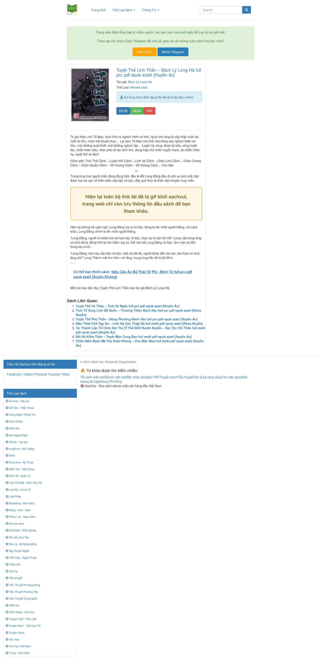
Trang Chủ (100, 9)
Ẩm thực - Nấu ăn (18, 401)
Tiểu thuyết (15, 578)
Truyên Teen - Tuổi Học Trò (24, 625)
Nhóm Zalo (144, 52)
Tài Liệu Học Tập (18, 537)
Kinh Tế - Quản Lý (19, 476)
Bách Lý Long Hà (140, 82)
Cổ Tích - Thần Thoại (21, 408)
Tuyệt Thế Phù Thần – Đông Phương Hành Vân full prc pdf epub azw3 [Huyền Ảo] (137, 319)
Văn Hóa (13, 639)
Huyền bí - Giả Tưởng (21, 448)
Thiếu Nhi (14, 564)
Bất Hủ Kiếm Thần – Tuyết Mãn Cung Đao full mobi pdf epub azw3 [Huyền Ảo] (134, 336)
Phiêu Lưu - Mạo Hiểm (22, 516)
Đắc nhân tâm (136, 377)
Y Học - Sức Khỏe (19, 653)
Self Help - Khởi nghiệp (22, 530)
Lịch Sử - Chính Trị (19, 489)
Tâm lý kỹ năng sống (207, 377)
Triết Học (13, 605)
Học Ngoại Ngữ (17, 435)
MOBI (137, 111)
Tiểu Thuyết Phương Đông (24, 585)
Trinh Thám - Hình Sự (21, 612)
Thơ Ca (13, 571)
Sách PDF (153, 377)
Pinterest (40, 374)
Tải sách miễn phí (92, 377)
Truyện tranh (169, 377)
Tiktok (65, 374)
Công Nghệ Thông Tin (21, 414)
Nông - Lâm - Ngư (19, 510)
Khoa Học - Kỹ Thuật (20, 462)
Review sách (139, 87)
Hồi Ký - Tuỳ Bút (18, 442)
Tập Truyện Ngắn (18, 551)
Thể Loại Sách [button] (122, 10)
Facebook (14, 374)
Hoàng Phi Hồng (110, 381)
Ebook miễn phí (115, 377)
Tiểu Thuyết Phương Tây (23, 591)
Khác (11, 455)
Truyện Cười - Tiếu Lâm (22, 619)
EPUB (123, 111)
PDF (150, 111)
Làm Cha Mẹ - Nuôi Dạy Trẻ (25, 482)
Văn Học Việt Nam (19, 646)
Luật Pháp (14, 496)
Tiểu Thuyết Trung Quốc (22, 598)
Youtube (53, 374)
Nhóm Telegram (173, 52)
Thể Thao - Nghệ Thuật (22, 557)
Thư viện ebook (232, 377)
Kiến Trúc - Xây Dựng (21, 469)
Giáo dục (14, 428)
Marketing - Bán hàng (21, 503)
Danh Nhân (15, 421)
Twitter (27, 374)
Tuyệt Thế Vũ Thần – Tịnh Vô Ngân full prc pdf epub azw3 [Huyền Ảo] (127, 306)
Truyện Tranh (16, 632)
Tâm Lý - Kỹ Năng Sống (22, 544)
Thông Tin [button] (149, 10)
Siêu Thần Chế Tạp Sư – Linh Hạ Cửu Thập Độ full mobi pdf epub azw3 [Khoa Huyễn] (139, 323)
